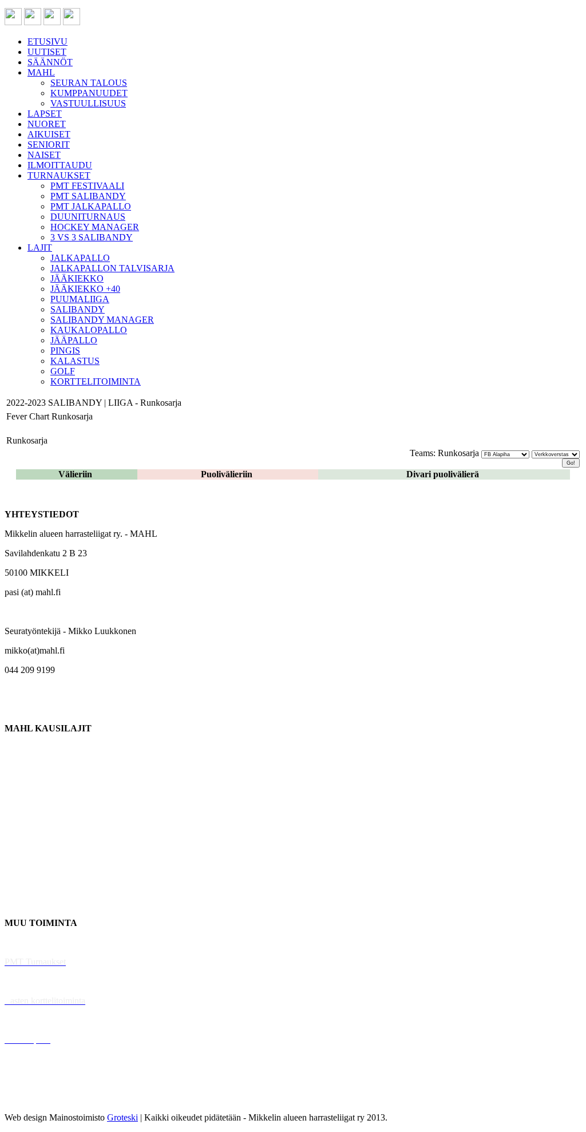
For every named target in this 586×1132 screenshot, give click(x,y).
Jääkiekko (23, 767)
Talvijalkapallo (31, 845)
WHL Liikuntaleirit (41, 1020)
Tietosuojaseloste (35, 1098)
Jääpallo (19, 864)
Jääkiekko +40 (31, 903)
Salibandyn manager (41, 825)
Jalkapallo (23, 786)
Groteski (122, 1117)
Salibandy (23, 806)
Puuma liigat (27, 884)
